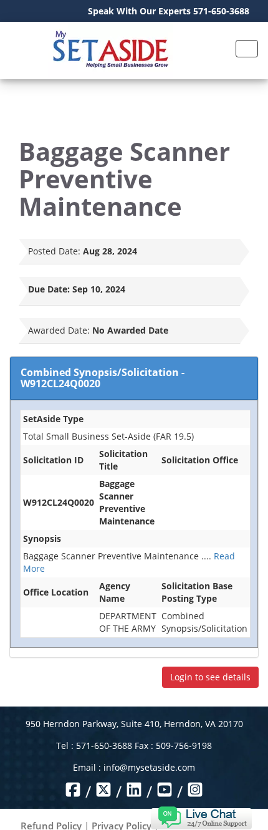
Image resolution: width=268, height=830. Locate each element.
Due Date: (49, 289)
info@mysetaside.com (149, 767)
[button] (201, 817)
